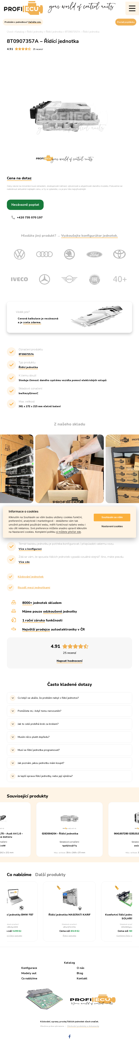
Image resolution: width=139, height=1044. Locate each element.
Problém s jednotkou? (23, 22)
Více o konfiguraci (30, 549)
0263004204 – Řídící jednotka (60, 833)
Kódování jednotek (31, 577)
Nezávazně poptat (25, 205)
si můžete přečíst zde (68, 532)
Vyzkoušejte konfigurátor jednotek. (89, 235)
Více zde (24, 562)
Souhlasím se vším (112, 517)
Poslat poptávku (125, 22)
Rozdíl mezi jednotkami (34, 588)
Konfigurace (29, 968)
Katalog (69, 963)
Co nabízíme (29, 978)
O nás (80, 968)
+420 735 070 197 (30, 218)
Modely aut (29, 973)
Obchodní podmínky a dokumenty (83, 1026)
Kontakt (82, 978)
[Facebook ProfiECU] (69, 1036)
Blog (80, 973)
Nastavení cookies (112, 526)
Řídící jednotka (69, 936)
